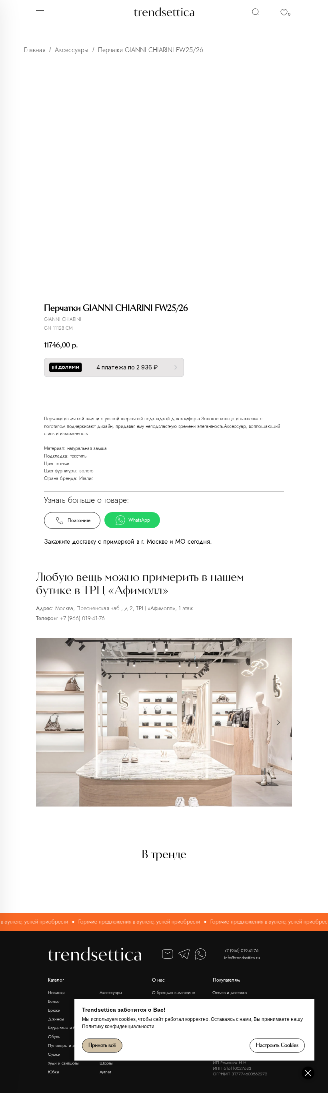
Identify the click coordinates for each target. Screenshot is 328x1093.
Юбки (53, 1072)
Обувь (54, 1036)
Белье (54, 1001)
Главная (34, 50)
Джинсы (56, 1019)
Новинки (56, 992)
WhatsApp (139, 520)
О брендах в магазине (173, 992)
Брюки (54, 1010)
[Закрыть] (308, 1073)
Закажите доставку (70, 541)
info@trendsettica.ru (242, 957)
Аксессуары (71, 50)
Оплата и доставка (229, 992)
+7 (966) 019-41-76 (82, 618)
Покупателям (226, 980)
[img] (256, 12)
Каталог (56, 980)
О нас (158, 980)
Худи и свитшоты (63, 1063)
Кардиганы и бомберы (69, 1027)
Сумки (54, 1054)
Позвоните (79, 520)
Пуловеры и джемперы (70, 1045)
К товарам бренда (154, 394)
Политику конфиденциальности (118, 1026)
